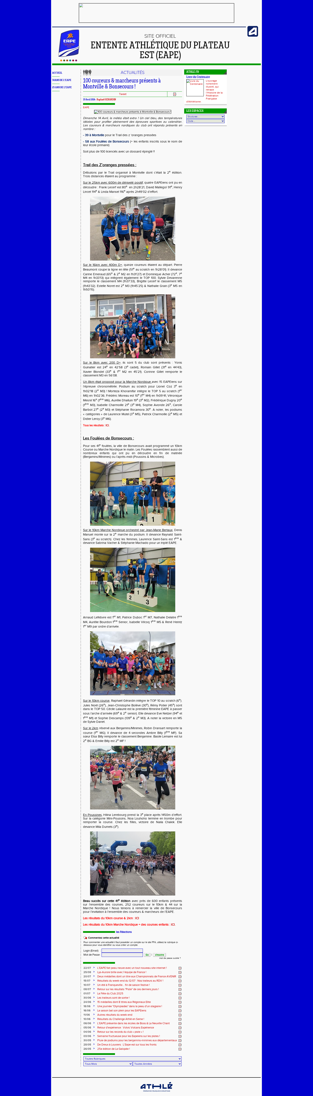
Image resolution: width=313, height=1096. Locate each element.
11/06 (86, 1015)
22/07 (87, 968)
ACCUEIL (57, 73)
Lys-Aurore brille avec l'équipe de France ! (121, 972)
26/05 (87, 1049)
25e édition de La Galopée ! (113, 1049)
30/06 (87, 998)
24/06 (87, 1002)
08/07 (87, 989)
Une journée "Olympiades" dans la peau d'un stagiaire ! (129, 1006)
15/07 (86, 980)
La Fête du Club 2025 (110, 993)
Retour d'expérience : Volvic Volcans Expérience (125, 1027)
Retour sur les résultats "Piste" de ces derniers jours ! (128, 989)
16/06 (86, 1010)
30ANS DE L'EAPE (61, 80)
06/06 (87, 1023)
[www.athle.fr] (252, 35)
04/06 (87, 1032)
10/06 (86, 1019)
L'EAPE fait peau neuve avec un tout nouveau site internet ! (132, 968)
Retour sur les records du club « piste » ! (120, 1032)
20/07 (87, 976)
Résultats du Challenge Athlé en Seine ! (120, 1019)
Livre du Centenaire (198, 77)
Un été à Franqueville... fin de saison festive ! (123, 985)
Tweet (122, 94)
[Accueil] (68, 60)
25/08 (87, 972)
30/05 (87, 1040)
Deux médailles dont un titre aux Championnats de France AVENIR (136, 976)
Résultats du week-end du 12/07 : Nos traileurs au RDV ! (130, 980)
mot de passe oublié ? (170, 958)
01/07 (86, 993)
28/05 (87, 1044)
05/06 (87, 1027)
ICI (107, 425)
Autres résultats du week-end (114, 1015)
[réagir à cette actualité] (180, 968)
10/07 (86, 985)
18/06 (86, 1006)
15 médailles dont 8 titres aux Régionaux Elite (124, 1002)
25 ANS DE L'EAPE (62, 87)
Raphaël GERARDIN (106, 99)
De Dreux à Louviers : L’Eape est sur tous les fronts (126, 1044)
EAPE (86, 107)
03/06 (87, 1036)
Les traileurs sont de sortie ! (113, 998)
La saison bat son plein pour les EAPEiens (121, 1010)
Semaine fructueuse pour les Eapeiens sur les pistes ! (128, 1036)
